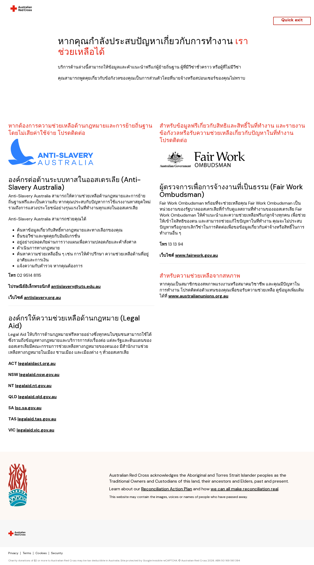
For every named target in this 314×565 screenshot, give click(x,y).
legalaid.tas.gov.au (37, 419)
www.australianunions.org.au (198, 296)
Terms (27, 553)
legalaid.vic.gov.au (35, 430)
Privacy (13, 553)
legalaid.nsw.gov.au (39, 374)
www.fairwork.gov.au (196, 255)
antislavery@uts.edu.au (76, 286)
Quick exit (292, 20)
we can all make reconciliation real (244, 489)
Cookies (41, 553)
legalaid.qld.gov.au (37, 396)
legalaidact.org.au (37, 363)
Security (57, 553)
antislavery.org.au (42, 297)
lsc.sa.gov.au (28, 408)
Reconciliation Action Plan (166, 489)
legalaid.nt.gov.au (33, 385)
